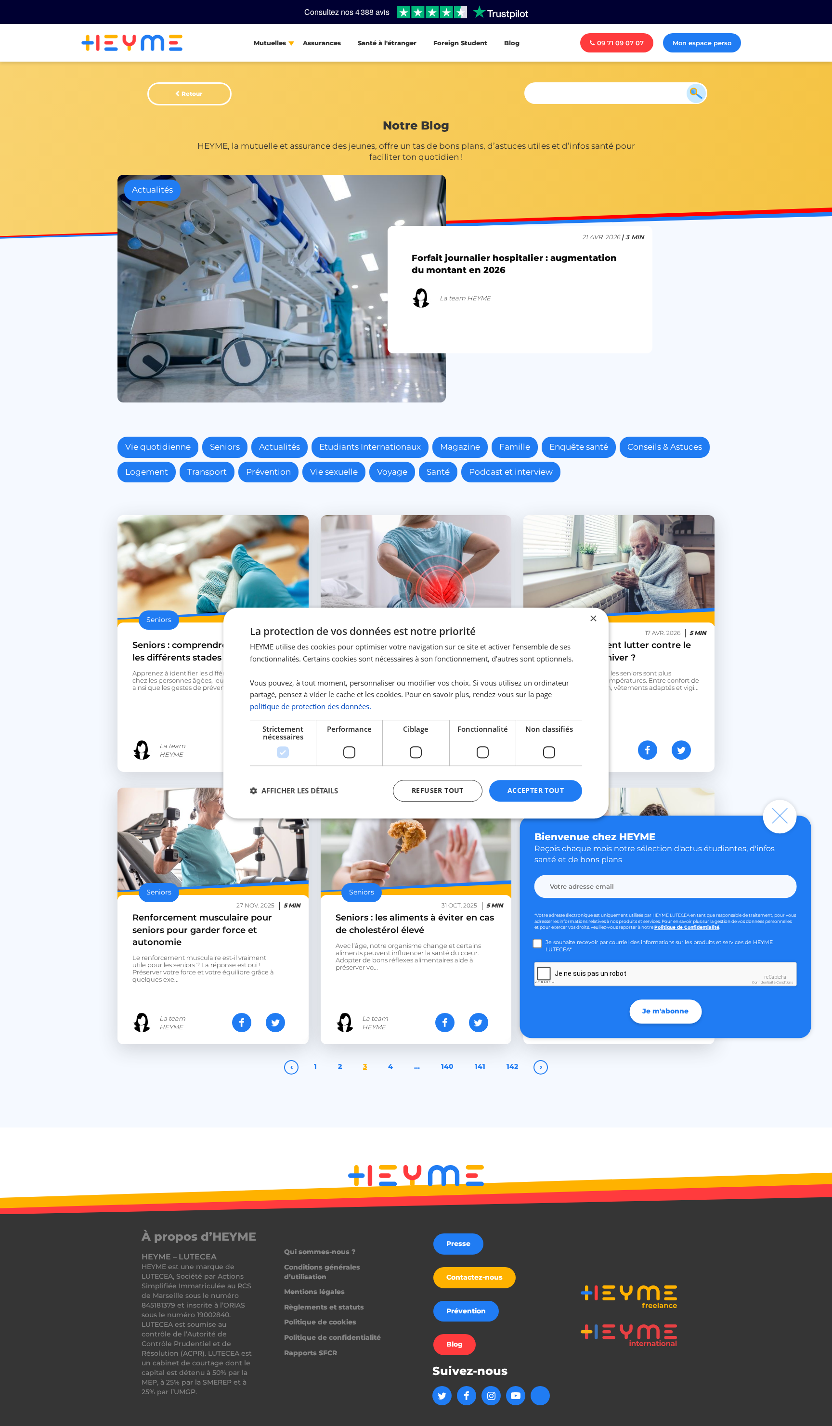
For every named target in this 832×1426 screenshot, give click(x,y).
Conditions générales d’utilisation (322, 1272)
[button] (294, 790)
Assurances (322, 43)
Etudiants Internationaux (370, 447)
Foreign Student (460, 43)
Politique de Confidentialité (686, 927)
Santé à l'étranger (387, 43)
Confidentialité (764, 983)
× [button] (593, 618)
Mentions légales (314, 1291)
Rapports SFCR (310, 1352)
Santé (438, 472)
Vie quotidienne (158, 447)
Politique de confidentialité (332, 1337)
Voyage (392, 472)
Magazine (460, 447)
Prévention (268, 472)
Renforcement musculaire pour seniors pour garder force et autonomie (202, 929)
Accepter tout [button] (535, 790)
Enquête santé (578, 447)
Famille (514, 447)
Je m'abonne (665, 1011)
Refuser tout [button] (438, 790)
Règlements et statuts (324, 1307)
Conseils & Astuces (664, 447)
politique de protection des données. (310, 706)
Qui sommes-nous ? (319, 1251)
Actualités (279, 447)
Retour (192, 93)
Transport (207, 472)
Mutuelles (270, 43)
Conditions (785, 983)
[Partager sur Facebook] (241, 1022)
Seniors (225, 447)
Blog (512, 43)
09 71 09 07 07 (620, 43)
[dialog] (416, 713)
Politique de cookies (320, 1322)
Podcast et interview (511, 472)
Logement (146, 472)
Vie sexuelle (334, 472)
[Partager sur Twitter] (275, 1022)
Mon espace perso (702, 43)
